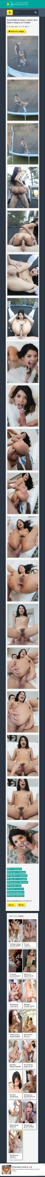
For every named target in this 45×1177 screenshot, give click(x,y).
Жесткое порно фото (16, 892)
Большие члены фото (16, 896)
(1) (12, 905)
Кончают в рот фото (16, 889)
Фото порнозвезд (15, 869)
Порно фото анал (15, 886)
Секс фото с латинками (17, 872)
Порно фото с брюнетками (18, 882)
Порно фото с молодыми (17, 879)
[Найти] (35, 12)
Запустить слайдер (17, 31)
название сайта (17, 4)
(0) (22, 905)
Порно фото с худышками (18, 876)
